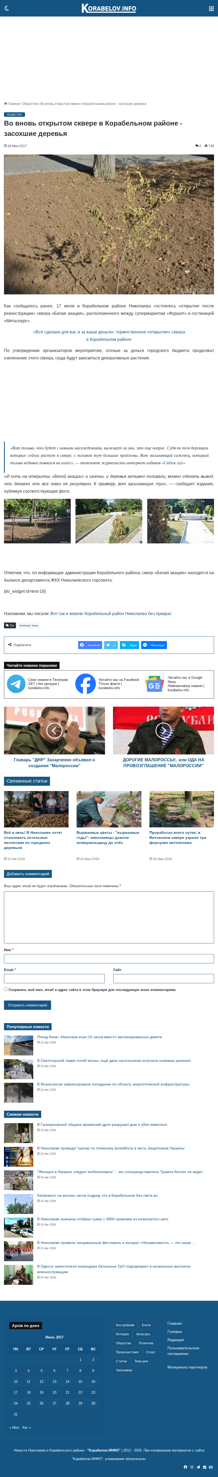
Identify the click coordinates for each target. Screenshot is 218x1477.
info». (181, 462)
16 (93, 1382)
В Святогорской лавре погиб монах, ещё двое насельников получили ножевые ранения (114, 1060)
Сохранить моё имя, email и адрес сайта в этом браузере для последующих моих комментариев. (93, 990)
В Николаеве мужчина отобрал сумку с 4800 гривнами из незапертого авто (102, 1219)
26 (41, 1403)
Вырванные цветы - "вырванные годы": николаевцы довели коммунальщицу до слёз (108, 837)
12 (41, 1382)
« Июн (14, 1427)
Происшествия (127, 1352)
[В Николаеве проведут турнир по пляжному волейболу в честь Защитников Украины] (18, 1157)
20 (54, 1392)
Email (10, 970)
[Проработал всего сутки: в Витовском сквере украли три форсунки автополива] (181, 809)
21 (67, 1392)
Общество (30, 104)
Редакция (175, 1340)
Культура (143, 1334)
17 (16, 1392)
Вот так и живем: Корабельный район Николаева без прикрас (111, 613)
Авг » (26, 1427)
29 (80, 1403)
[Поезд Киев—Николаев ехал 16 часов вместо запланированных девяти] (18, 1045)
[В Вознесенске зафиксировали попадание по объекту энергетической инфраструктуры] (18, 1093)
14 (67, 1382)
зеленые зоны (28, 625)
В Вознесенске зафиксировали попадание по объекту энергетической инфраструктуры (113, 1084)
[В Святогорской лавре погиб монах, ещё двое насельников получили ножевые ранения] (18, 1069)
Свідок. (170, 462)
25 (29, 1403)
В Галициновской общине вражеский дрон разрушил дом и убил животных (102, 1124)
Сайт (117, 970)
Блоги (146, 1325)
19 (41, 1392)
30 (93, 1403)
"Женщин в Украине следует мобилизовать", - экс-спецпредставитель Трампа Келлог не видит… (121, 1172)
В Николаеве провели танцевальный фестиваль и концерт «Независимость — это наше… (116, 1242)
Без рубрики (125, 1325)
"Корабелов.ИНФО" (103, 1450)
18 (29, 1392)
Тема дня (141, 1361)
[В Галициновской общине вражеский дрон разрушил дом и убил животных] (18, 1133)
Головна (174, 1332)
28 (67, 1403)
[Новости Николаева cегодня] (109, 8)
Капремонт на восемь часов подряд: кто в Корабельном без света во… (99, 1195)
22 (80, 1392)
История (122, 1334)
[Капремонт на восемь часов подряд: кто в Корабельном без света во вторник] (18, 1204)
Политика (146, 1343)
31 (16, 1414)
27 (54, 1403)
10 (16, 1382)
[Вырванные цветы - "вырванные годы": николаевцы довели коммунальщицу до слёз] (109, 809)
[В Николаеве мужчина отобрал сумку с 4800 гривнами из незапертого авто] (18, 1228)
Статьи (121, 1361)
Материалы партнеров (187, 1367)
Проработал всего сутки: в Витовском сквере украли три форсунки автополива (177, 837)
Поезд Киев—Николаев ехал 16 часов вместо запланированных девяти (99, 1037)
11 (28, 1382)
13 (54, 1382)
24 (16, 1403)
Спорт (151, 1352)
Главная (13, 104)
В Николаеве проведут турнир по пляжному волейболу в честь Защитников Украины (111, 1148)
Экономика (124, 1370)
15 (80, 1382)
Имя (9, 950)
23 (93, 1392)
